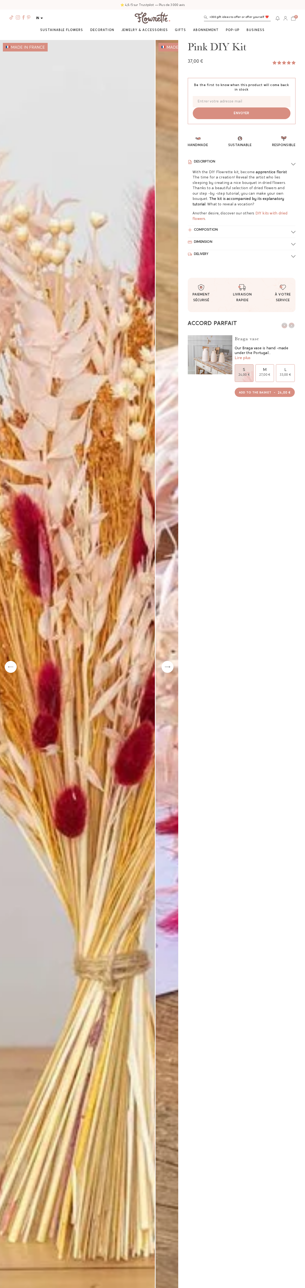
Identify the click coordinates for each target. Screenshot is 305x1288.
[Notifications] (277, 18)
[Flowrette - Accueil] (152, 18)
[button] (237, 18)
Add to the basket (265, 392)
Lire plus (242, 358)
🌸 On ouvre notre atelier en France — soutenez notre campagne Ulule (152, 5)
